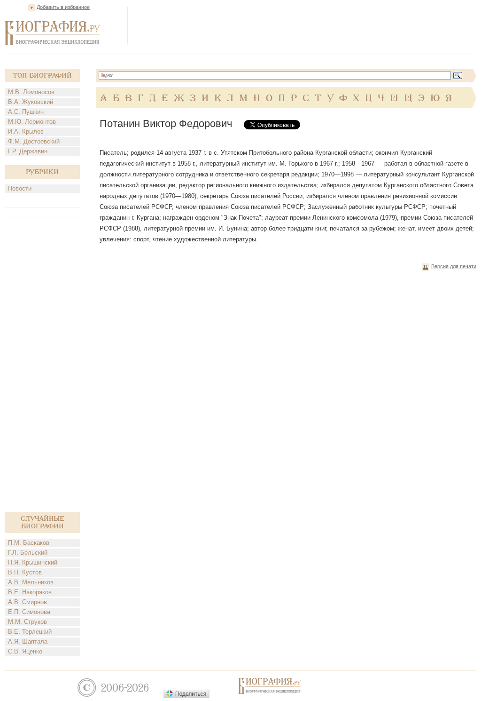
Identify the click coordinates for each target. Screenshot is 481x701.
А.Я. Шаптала (27, 641)
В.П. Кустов (25, 572)
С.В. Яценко (25, 651)
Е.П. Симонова (29, 611)
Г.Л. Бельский (27, 552)
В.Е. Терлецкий (30, 631)
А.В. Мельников (31, 582)
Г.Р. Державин (27, 151)
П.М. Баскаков (28, 542)
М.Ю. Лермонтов (32, 121)
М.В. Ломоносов (31, 92)
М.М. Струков (27, 621)
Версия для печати (453, 266)
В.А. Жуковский (30, 101)
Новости (19, 188)
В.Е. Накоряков (30, 592)
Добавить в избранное (63, 7)
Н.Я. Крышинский (32, 562)
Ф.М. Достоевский (34, 141)
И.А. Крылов (26, 131)
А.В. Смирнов (27, 601)
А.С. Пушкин (26, 111)
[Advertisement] (305, 25)
